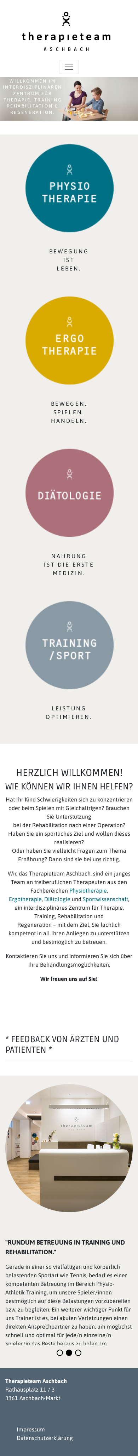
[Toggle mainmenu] (69, 67)
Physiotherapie (88, 890)
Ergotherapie (25, 899)
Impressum (31, 1429)
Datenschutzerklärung (45, 1438)
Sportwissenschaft (105, 899)
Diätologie (58, 899)
